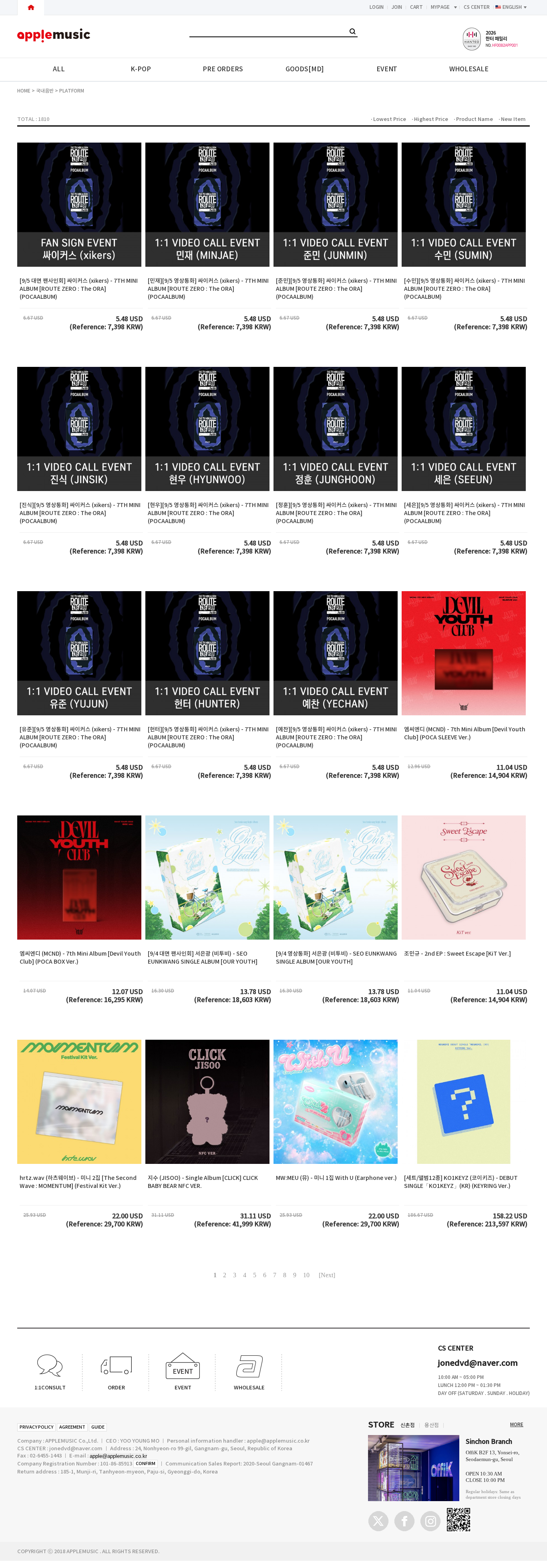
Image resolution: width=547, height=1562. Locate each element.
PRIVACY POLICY (36, 1427)
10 (306, 1275)
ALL (59, 69)
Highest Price (431, 119)
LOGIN (377, 7)
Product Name (474, 119)
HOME (23, 91)
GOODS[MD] (305, 69)
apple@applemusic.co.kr (118, 1456)
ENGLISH (512, 7)
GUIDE (98, 1427)
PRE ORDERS (223, 69)
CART (416, 7)
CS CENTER (477, 7)
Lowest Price (389, 119)
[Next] (327, 1275)
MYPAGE (440, 7)
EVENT (387, 69)
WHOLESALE (468, 69)
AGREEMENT (72, 1427)
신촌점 (407, 1425)
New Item (513, 119)
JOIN (397, 7)
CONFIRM (145, 1463)
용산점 (431, 1425)
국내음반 (45, 91)
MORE (516, 1424)
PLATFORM (71, 91)
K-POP (141, 69)
